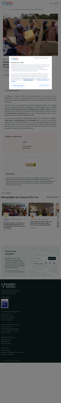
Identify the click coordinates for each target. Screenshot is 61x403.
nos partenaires (28, 79)
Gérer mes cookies (18, 85)
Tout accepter (44, 85)
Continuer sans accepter (41, 58)
